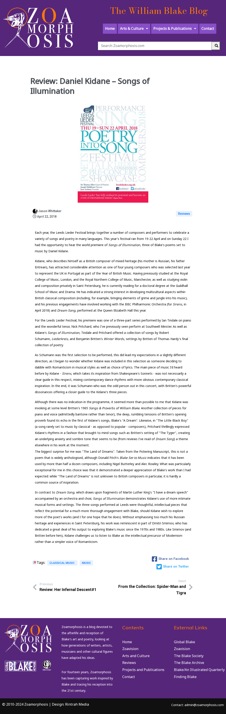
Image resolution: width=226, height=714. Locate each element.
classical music (62, 562)
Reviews (184, 213)
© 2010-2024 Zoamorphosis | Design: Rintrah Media (45, 704)
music (86, 562)
